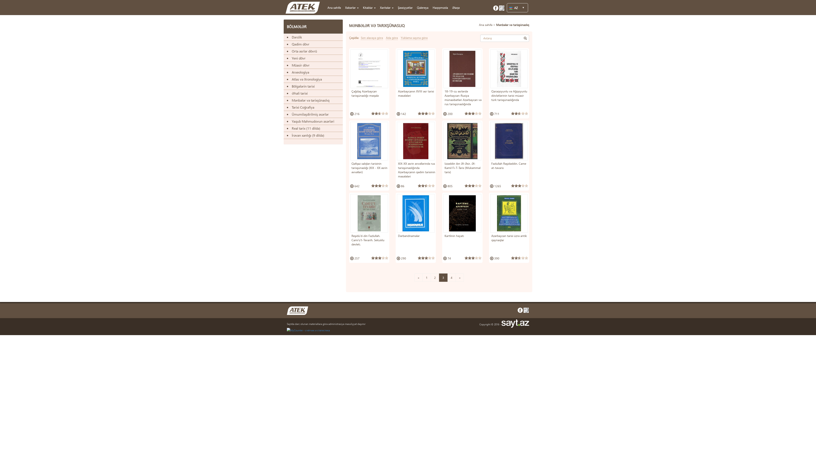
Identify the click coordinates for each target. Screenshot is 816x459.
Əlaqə (456, 8)
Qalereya (422, 8)
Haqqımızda (440, 8)
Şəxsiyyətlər (405, 8)
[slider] (379, 113)
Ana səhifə (334, 8)
